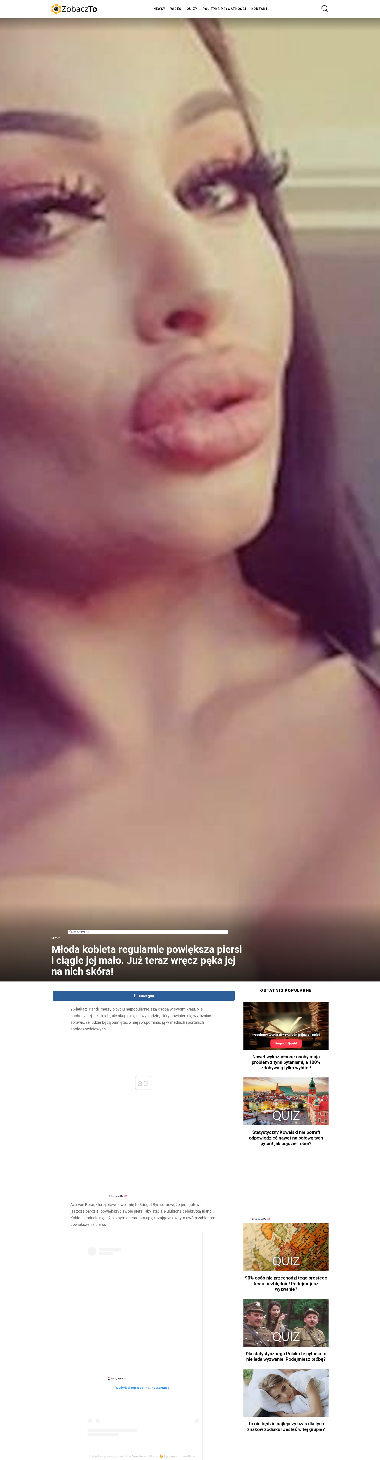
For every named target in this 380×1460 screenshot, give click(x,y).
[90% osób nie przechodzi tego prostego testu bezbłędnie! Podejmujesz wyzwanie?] (286, 1247)
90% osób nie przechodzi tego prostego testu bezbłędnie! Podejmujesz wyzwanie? (286, 1283)
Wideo (176, 9)
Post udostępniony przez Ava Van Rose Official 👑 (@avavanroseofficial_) (143, 1456)
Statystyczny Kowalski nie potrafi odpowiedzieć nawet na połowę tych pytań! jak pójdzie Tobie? (286, 1138)
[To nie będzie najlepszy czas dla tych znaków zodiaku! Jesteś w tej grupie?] (286, 1393)
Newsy (159, 9)
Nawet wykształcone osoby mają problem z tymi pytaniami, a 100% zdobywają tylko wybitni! (286, 1062)
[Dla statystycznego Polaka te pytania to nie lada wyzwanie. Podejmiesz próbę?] (286, 1323)
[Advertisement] (148, 920)
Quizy (192, 9)
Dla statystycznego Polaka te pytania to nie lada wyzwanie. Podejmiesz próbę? (286, 1356)
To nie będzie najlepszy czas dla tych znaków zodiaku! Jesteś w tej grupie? (286, 1426)
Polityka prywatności (224, 9)
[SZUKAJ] (325, 8)
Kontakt (259, 9)
